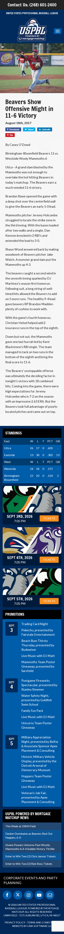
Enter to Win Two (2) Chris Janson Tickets (30, 856)
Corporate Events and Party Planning (31, 880)
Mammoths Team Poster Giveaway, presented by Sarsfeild (38, 666)
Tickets (49, 518)
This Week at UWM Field (20, 826)
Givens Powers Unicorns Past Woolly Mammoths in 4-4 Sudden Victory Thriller (30, 846)
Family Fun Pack (32, 711)
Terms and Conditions (42, 922)
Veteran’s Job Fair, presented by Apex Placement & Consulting (38, 797)
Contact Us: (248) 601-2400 (32, 5)
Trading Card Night (34, 624)
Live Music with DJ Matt (38, 656)
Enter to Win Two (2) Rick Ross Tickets (28, 863)
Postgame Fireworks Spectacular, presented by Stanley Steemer (39, 685)
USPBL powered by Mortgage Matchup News (28, 815)
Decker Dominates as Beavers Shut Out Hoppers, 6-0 (28, 835)
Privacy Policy (15, 922)
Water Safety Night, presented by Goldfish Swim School (36, 700)
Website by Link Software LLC (32, 925)
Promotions (14, 614)
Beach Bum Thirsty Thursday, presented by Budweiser (37, 645)
